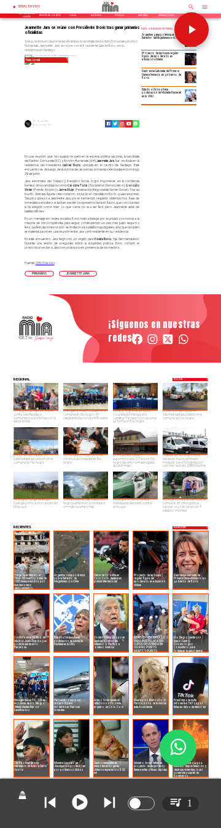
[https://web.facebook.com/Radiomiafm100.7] (137, 344)
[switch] (141, 803)
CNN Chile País (45, 263)
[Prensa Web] (28, 126)
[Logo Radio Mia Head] (110, 13)
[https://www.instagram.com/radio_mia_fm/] (122, 123)
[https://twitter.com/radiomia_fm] (168, 344)
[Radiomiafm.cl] (191, 10)
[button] (39, 273)
